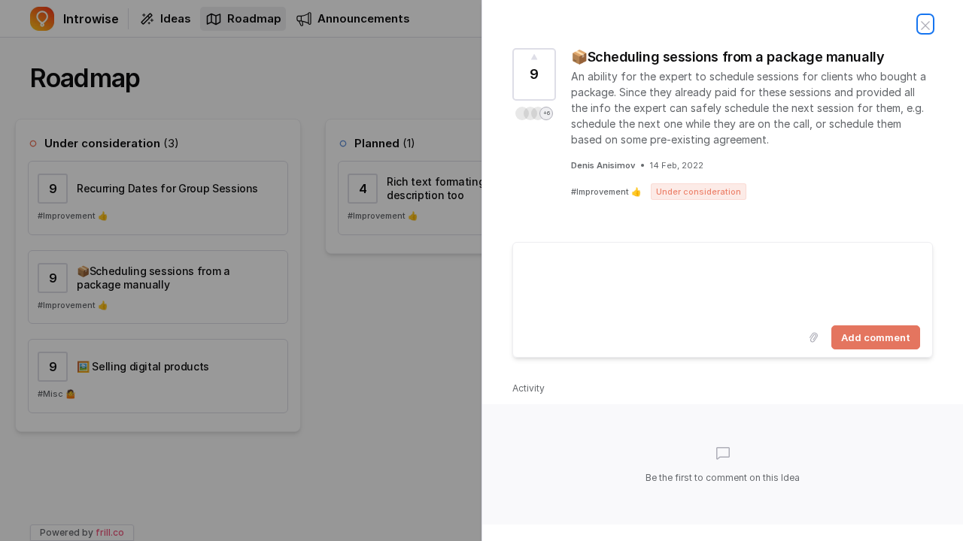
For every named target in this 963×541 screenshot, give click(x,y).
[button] (534, 113)
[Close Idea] (925, 24)
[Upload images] (813, 337)
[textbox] (722, 281)
